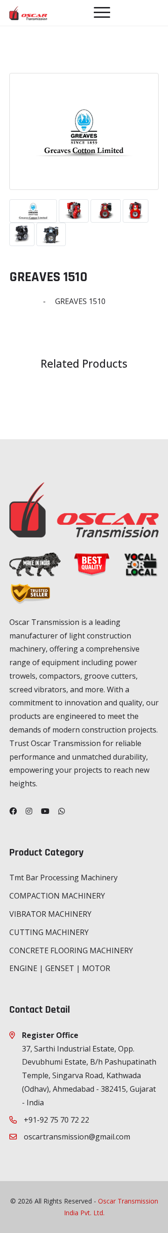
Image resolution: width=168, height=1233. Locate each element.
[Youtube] (45, 811)
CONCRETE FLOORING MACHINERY (71, 950)
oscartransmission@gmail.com (77, 1136)
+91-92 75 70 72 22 (56, 1120)
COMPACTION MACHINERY (57, 896)
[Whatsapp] (61, 811)
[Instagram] (29, 811)
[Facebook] (13, 811)
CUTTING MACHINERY (49, 932)
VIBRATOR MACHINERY (50, 914)
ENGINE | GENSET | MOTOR (59, 968)
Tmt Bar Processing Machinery (63, 877)
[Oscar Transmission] (28, 13)
